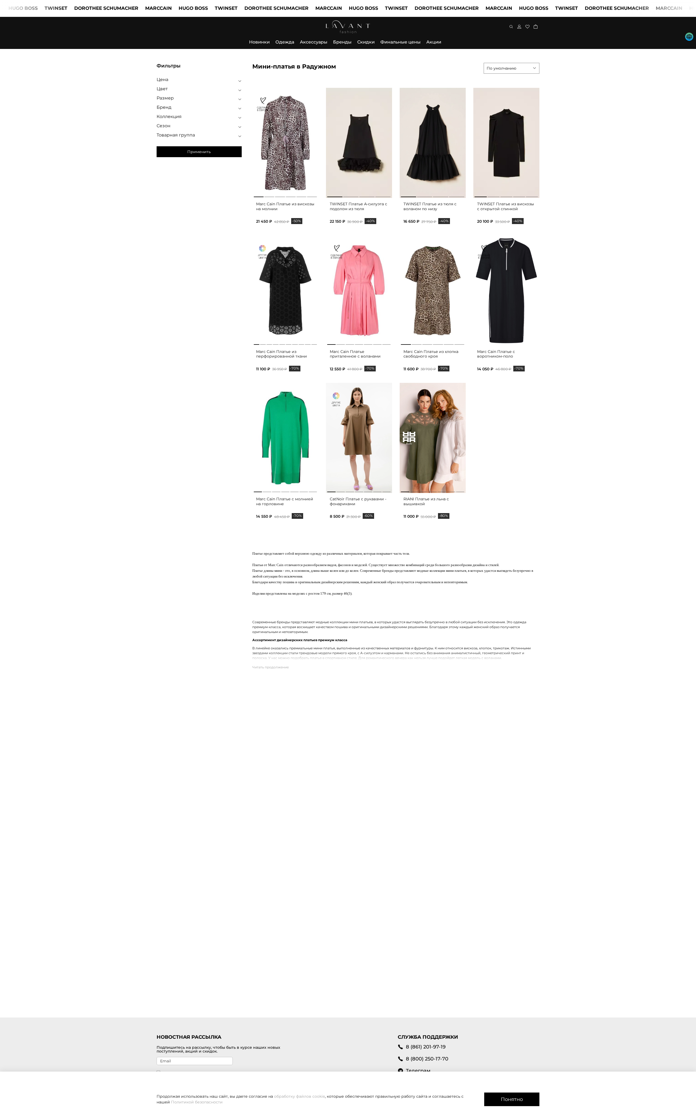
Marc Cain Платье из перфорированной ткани (281, 354)
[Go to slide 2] (269, 196)
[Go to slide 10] (314, 343)
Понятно (512, 1099)
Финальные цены (400, 42)
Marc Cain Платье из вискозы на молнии (285, 206)
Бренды (342, 42)
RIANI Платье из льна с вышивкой (426, 501)
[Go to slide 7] (295, 343)
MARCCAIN (128, 8)
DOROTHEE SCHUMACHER (76, 8)
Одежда (284, 42)
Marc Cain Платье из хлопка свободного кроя (430, 354)
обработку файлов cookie (299, 1096)
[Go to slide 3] (280, 196)
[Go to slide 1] (258, 196)
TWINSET (26, 8)
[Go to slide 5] (301, 196)
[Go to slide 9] (308, 343)
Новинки (259, 42)
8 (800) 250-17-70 (427, 1059)
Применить (199, 151)
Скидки (366, 42)
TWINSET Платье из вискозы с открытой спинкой (505, 206)
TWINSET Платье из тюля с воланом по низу (429, 206)
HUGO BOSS (163, 8)
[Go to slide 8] (301, 343)
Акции (433, 42)
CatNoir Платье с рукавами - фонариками (358, 501)
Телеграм (418, 1071)
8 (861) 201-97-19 (426, 1047)
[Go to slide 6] (312, 196)
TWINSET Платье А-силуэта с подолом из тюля (358, 206)
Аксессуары (313, 42)
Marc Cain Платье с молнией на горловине (284, 501)
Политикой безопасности (197, 1102)
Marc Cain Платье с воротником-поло (496, 354)
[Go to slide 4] (290, 196)
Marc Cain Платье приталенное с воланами (355, 354)
